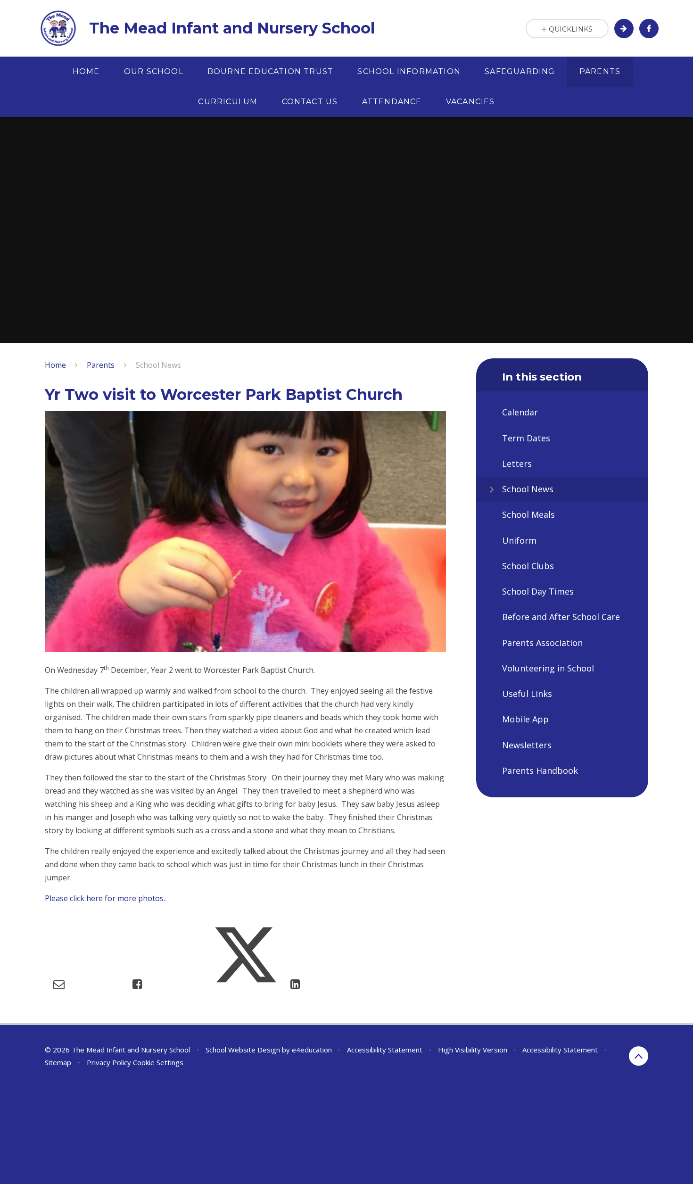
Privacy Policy (109, 1062)
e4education (312, 1049)
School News (158, 365)
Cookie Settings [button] (158, 1062)
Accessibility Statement (384, 1049)
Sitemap (58, 1062)
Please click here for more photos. (105, 898)
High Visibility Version (472, 1049)
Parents (101, 365)
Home (55, 365)
